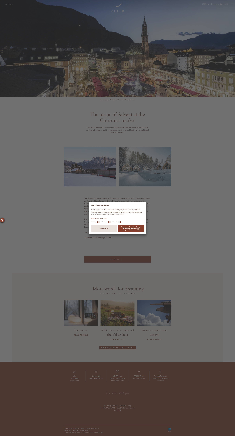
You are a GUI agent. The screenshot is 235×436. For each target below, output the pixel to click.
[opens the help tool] (2, 220)
